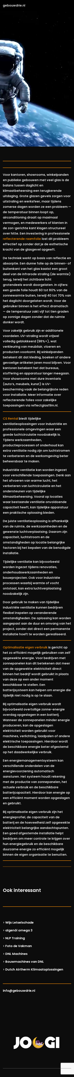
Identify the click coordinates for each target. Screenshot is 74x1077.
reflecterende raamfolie (22, 239)
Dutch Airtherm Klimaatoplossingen (34, 969)
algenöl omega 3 (18, 930)
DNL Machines (16, 954)
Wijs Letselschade (19, 922)
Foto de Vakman (18, 946)
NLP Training (15, 938)
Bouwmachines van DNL (24, 961)
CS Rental (10, 418)
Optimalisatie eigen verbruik (25, 647)
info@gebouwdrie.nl (19, 990)
